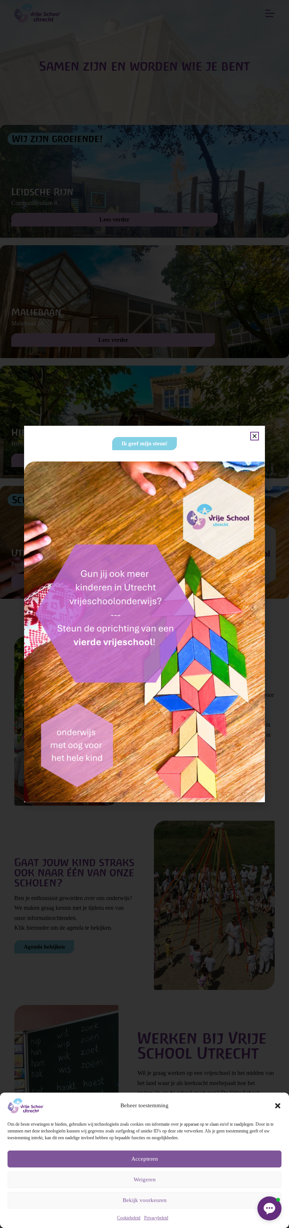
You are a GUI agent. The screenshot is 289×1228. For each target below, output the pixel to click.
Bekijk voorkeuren (145, 1200)
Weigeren (145, 1179)
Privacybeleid (156, 1217)
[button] (277, 1106)
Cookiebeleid (128, 1217)
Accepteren (144, 1159)
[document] (144, 614)
